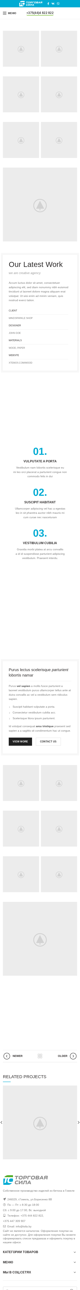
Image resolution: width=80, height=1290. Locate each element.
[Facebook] (48, 3)
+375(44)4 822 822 (40, 12)
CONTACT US (48, 741)
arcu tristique (45, 726)
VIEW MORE (20, 741)
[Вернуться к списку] (40, 1056)
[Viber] (58, 3)
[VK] (53, 3)
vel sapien (23, 686)
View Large (74, 1088)
